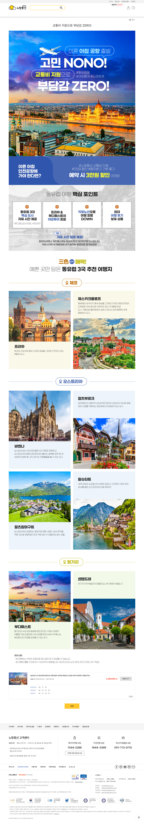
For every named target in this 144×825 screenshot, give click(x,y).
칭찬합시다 (65, 727)
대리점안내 (62, 767)
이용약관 (34, 767)
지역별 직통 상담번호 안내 (74, 753)
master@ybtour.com (107, 785)
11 (42, 687)
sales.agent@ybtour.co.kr (109, 792)
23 (46, 690)
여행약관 (43, 767)
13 (42, 693)
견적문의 (47, 727)
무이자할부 (75, 727)
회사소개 (11, 767)
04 (39, 687)
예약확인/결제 (125, 1)
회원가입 (117, 1)
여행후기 (56, 727)
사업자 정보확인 (79, 782)
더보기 (131, 696)
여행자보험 (52, 767)
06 (39, 693)
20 (46, 693)
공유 (133, 20)
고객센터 (133, 1)
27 (49, 693)
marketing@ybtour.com (108, 790)
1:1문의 (39, 727)
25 (46, 687)
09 (39, 690)
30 (49, 690)
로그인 (111, 1)
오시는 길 (72, 767)
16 (42, 690)
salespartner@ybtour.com (109, 788)
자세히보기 (56, 814)
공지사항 (20, 727)
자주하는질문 (30, 727)
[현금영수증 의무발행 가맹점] (83, 777)
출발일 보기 (126, 679)
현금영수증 (85, 727)
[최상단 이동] (139, 818)
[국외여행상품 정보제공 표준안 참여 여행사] (75, 777)
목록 (72, 706)
